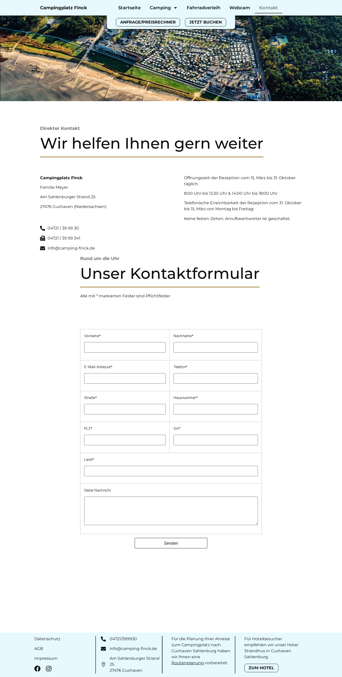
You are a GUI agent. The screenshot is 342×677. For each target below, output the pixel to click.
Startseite (129, 8)
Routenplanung (188, 662)
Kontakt (268, 8)
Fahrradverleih (203, 8)
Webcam (239, 8)
